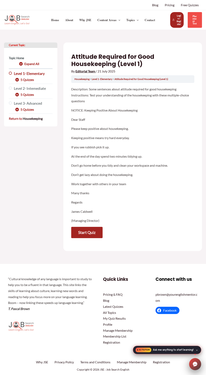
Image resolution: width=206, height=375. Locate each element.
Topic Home (16, 58)
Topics (130, 20)
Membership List (114, 336)
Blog (155, 5)
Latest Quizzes (113, 306)
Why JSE (85, 20)
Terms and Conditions (95, 362)
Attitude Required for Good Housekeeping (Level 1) (141, 79)
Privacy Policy (64, 362)
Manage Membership (118, 330)
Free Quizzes (190, 5)
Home (55, 20)
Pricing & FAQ (113, 294)
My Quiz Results (114, 318)
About (69, 20)
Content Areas (106, 20)
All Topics (109, 312)
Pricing (169, 5)
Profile (107, 324)
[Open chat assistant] (195, 364)
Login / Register (179, 19)
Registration (111, 342)
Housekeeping (33, 118)
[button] (118, 20)
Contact (150, 20)
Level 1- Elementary (102, 79)
